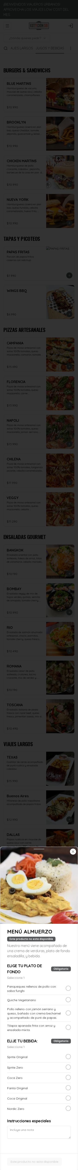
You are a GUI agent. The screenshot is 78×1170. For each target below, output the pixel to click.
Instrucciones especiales (29, 1120)
